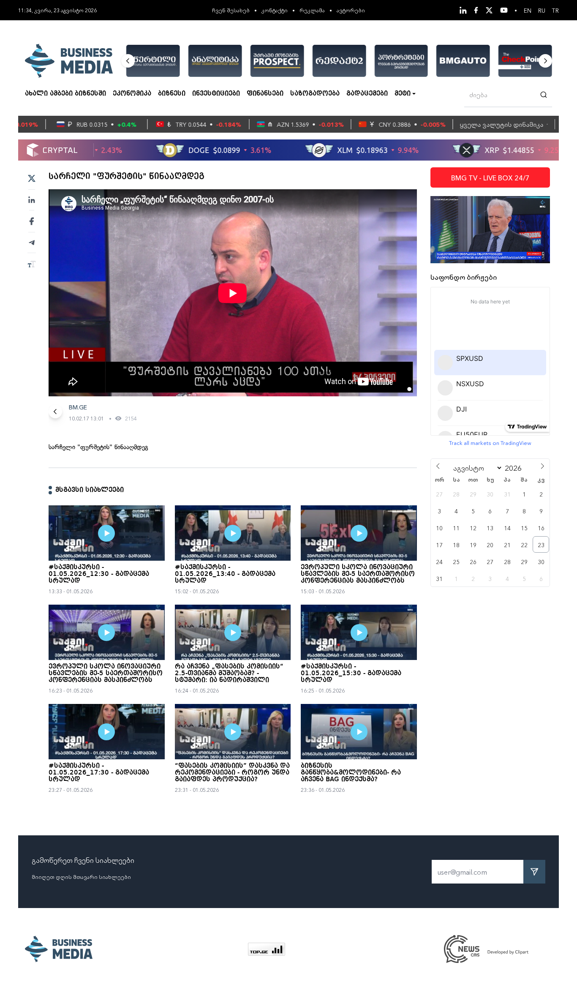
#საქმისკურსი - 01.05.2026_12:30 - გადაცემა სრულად (99, 574)
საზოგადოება (315, 93)
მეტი (403, 93)
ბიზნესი (171, 93)
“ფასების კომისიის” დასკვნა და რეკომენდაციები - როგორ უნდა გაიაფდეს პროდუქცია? (232, 773)
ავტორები (351, 10)
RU (541, 10)
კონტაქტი (274, 10)
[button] (128, 61)
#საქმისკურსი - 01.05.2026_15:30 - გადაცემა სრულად (351, 673)
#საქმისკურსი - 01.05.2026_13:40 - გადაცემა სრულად (225, 574)
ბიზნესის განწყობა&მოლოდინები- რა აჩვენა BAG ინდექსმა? (351, 773)
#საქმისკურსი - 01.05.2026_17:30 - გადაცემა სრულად (99, 773)
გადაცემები (367, 93)
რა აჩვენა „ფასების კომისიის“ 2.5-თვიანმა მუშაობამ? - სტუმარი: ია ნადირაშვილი (229, 673)
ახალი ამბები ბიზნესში (65, 93)
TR (555, 10)
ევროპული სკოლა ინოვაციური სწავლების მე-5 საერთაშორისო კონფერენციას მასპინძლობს (358, 574)
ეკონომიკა (132, 93)
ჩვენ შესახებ (231, 10)
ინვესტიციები (216, 93)
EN (527, 10)
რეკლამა (312, 10)
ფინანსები (265, 93)
